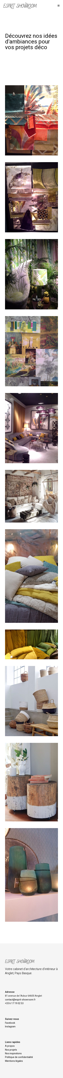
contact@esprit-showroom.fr (20, 999)
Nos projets (11, 1050)
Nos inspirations (13, 1053)
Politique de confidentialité (19, 1057)
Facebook (10, 1023)
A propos (10, 1046)
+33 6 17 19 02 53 (14, 1003)
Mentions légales (14, 1061)
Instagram (10, 1026)
